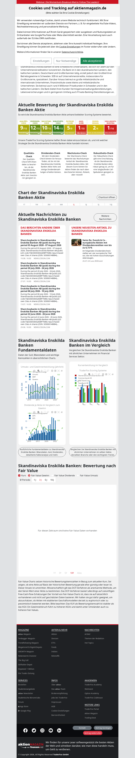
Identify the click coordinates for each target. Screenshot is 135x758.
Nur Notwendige (66, 61)
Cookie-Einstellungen (69, 46)
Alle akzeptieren (92, 61)
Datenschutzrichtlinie (72, 52)
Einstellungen (41, 61)
